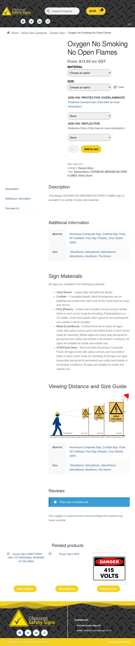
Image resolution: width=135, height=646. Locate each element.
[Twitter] (31, 21)
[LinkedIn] (39, 21)
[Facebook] (23, 21)
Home (14, 32)
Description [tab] (12, 189)
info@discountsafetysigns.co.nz (97, 630)
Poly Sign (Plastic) (96, 238)
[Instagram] (47, 21)
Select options (25, 588)
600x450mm (76, 256)
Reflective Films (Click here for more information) (96, 128)
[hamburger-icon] (129, 24)
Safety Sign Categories (34, 32)
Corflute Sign (110, 234)
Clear (121, 87)
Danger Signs (57, 32)
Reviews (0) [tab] (12, 208)
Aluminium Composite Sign (85, 234)
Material (75, 67)
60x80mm (91, 256)
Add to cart (91, 149)
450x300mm (108, 252)
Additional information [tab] (18, 198)
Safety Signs (85, 175)
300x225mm (92, 252)
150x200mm (76, 252)
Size (71, 81)
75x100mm (104, 256)
